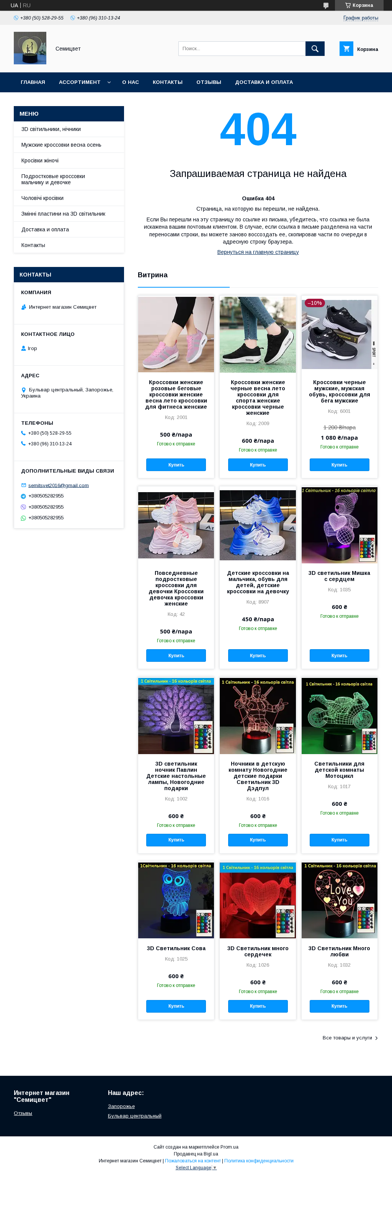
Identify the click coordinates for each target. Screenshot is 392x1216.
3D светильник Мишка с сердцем (339, 576)
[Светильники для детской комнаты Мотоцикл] (339, 715)
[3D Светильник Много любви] (339, 900)
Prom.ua (229, 1147)
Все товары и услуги (347, 1038)
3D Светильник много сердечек (258, 951)
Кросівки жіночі (40, 160)
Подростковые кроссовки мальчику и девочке (53, 179)
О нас (130, 82)
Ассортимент (80, 82)
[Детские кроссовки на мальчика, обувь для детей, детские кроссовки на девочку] (258, 524)
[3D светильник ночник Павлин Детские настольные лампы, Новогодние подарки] (176, 715)
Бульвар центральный (135, 1116)
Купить (176, 465)
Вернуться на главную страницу (258, 252)
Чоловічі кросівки (42, 198)
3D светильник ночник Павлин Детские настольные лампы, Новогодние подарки (176, 776)
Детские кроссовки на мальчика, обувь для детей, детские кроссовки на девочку (258, 582)
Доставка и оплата (264, 82)
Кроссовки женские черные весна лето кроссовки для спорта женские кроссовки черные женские (257, 397)
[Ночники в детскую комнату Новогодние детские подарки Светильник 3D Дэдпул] (258, 715)
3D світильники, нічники (51, 129)
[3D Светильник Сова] (176, 900)
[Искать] (315, 48)
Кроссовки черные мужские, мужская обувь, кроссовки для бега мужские (339, 391)
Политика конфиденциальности (259, 1161)
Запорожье (121, 1106)
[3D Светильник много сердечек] (258, 900)
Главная (33, 82)
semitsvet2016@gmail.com (58, 485)
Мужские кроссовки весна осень (61, 145)
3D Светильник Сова (176, 948)
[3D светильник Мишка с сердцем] (339, 524)
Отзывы (208, 82)
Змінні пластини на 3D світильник (63, 214)
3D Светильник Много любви (339, 951)
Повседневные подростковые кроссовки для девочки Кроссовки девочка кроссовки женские (176, 588)
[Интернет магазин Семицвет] (30, 62)
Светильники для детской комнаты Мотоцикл (339, 770)
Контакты (168, 82)
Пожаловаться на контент (193, 1161)
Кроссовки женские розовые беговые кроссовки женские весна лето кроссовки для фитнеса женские (176, 394)
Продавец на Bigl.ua (196, 1154)
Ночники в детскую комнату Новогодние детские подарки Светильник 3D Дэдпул (258, 776)
